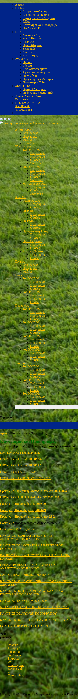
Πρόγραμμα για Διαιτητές (38, 79)
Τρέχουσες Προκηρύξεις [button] (15, 446)
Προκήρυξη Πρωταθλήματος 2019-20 (23, 503)
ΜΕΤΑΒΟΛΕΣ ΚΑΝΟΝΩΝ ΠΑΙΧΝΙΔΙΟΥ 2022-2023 (34, 607)
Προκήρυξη (7, 522)
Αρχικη (19, 4)
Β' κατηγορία (23, 146)
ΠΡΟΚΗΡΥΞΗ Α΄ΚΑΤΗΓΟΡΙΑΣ (21, 459)
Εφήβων (20, 261)
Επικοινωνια (22, 99)
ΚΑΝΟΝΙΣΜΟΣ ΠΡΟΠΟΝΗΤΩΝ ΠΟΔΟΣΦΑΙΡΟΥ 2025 (36, 620)
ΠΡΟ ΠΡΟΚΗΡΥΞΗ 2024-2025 (20, 452)
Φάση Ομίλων (31, 200)
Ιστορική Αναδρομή (14, 646)
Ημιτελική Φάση (33, 241)
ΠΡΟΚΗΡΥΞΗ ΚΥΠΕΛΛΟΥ (18, 471)
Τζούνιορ (20, 363)
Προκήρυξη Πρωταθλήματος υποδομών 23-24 (28, 516)
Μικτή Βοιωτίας (32, 38)
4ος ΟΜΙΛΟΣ (31, 349)
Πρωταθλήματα (32, 45)
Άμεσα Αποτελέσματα (36, 72)
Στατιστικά (29, 143)
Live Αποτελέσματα (35, 69)
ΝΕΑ (18, 31)
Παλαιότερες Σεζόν (34, 82)
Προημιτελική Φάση (35, 231)
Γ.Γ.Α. (26, 21)
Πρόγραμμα (30, 136)
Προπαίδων (22, 305)
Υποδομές (29, 48)
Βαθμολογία (30, 132)
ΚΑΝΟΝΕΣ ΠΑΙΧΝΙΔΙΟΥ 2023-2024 (24, 600)
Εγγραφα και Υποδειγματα (39, 18)
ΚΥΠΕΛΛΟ (22, 106)
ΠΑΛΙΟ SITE (31, 28)
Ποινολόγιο (30, 75)
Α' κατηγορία (23, 129)
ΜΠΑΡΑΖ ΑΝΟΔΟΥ (36, 183)
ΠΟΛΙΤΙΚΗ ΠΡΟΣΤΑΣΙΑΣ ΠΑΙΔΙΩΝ (24, 626)
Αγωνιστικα (22, 58)
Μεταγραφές (30, 55)
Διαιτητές (28, 52)
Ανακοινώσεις (31, 35)
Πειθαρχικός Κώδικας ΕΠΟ (17, 529)
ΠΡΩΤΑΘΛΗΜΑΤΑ (27, 102)
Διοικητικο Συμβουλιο (36, 14)
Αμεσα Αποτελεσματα (28, 96)
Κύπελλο (28, 41)
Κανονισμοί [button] (68, 446)
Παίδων (20, 275)
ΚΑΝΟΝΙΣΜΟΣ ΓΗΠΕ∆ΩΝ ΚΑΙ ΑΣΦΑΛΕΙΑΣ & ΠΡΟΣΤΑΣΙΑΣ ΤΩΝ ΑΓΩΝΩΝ (31, 592)
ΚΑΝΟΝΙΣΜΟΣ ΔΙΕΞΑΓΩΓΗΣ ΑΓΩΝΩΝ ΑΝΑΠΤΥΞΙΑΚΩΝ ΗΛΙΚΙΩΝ (26, 537)
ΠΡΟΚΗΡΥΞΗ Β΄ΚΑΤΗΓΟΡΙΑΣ (21, 465)
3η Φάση (28, 220)
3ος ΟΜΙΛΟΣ (31, 336)
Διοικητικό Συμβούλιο (14, 653)
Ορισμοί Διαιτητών (34, 89)
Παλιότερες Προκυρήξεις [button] (46, 446)
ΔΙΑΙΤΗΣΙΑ (22, 85)
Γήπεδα (27, 65)
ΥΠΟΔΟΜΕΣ (23, 109)
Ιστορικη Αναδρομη (35, 11)
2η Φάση (28, 210)
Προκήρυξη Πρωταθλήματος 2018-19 (23, 510)
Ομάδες (27, 62)
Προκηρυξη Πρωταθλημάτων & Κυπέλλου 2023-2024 (33, 491)
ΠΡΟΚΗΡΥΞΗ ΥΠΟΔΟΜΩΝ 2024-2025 (25, 478)
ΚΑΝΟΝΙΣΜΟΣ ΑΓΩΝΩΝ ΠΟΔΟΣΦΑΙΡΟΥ (28, 613)
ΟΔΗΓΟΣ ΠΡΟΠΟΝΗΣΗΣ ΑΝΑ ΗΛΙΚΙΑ (26, 574)
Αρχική (4, 433)
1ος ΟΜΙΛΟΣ (31, 149)
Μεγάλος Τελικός (33, 251)
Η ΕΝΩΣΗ (22, 8)
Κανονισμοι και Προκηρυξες (40, 25)
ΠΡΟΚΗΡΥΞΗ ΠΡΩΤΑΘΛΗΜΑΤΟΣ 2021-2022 (30, 497)
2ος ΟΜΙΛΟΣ (31, 166)
